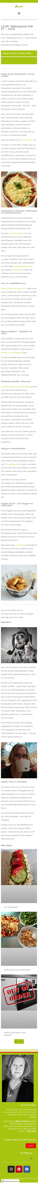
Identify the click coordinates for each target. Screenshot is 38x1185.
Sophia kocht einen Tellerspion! (17, 970)
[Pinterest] (19, 1169)
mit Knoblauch (17, 270)
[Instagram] (11, 1169)
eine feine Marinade (16, 233)
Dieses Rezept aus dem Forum (14, 288)
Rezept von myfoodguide (11, 352)
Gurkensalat (21, 545)
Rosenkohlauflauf (12, 464)
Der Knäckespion (11, 907)
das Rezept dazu (27, 140)
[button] (19, 13)
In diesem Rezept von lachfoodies (15, 387)
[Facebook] (26, 1169)
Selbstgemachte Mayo (23, 266)
